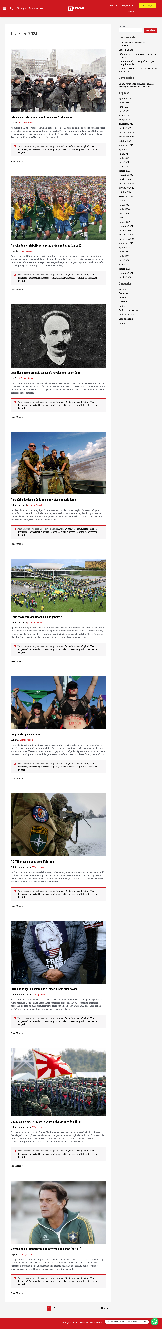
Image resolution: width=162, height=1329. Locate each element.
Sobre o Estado (126, 50)
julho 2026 (124, 103)
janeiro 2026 (125, 128)
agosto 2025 (124, 149)
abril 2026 (124, 115)
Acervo (113, 5)
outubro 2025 (125, 141)
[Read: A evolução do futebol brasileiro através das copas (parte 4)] (58, 1212)
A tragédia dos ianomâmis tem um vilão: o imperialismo (43, 499)
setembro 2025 (126, 145)
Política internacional (21, 867)
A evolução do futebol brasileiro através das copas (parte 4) (46, 1249)
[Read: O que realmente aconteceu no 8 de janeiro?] (58, 585)
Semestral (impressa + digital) (43, 149)
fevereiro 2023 (126, 273)
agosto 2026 (125, 98)
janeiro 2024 (125, 230)
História (15, 123)
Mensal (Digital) (81, 146)
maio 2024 (124, 213)
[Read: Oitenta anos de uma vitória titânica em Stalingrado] (58, 80)
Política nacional (19, 505)
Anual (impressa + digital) (71, 149)
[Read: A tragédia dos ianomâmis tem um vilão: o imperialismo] (58, 463)
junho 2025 (124, 158)
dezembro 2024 (126, 183)
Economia (123, 293)
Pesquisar (123, 26)
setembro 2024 (126, 196)
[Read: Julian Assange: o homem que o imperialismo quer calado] (58, 952)
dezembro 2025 (126, 132)
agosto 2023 (124, 247)
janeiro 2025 (125, 179)
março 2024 (124, 222)
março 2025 (124, 171)
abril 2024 (124, 218)
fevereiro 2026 (126, 124)
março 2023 (124, 269)
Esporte (14, 251)
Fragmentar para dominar (26, 734)
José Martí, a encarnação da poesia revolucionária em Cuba (45, 372)
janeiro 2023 (125, 277)
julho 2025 (124, 154)
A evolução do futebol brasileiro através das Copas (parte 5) (46, 245)
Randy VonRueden (127, 84)
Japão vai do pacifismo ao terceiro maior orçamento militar (46, 1121)
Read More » (17, 161)
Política (122, 306)
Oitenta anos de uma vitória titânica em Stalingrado (41, 117)
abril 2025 (123, 166)
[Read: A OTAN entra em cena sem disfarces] (58, 825)
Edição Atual (128, 5)
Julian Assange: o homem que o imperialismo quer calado (44, 989)
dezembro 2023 (126, 235)
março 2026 (124, 120)
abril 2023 (123, 264)
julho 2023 (124, 252)
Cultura (14, 740)
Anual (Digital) (65, 146)
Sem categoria (126, 319)
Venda (131, 11)
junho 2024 (124, 209)
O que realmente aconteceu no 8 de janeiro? (36, 617)
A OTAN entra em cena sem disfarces (32, 861)
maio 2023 (124, 260)
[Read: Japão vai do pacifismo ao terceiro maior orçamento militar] (58, 1082)
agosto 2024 (125, 200)
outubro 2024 (125, 192)
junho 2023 (124, 256)
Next (104, 1308)
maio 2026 (124, 111)
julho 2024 (124, 205)
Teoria (122, 323)
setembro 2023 (126, 243)
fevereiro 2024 (126, 226)
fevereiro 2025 (126, 175)
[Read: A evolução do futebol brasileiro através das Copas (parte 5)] (58, 208)
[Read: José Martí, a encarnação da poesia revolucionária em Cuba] (58, 336)
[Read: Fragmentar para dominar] (58, 702)
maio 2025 (124, 162)
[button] (11, 8)
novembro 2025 (126, 137)
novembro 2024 (126, 188)
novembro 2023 (126, 239)
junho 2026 (124, 107)
